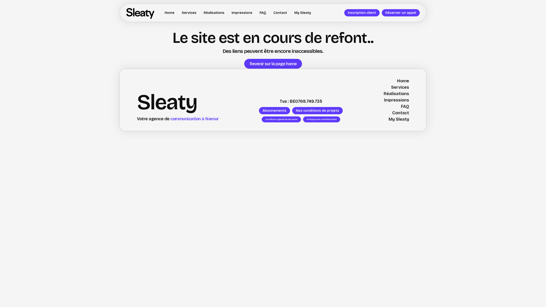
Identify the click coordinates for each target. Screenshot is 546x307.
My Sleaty (302, 13)
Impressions (242, 13)
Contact (280, 13)
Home (169, 13)
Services (189, 13)
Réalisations (214, 13)
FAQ (263, 13)
